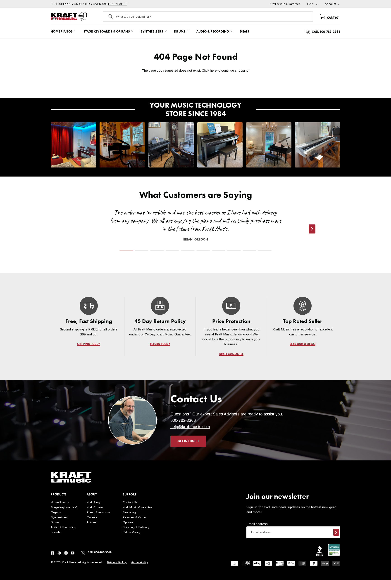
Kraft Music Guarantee (137, 507)
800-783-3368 (183, 420)
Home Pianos (60, 502)
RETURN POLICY (160, 344)
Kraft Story (93, 502)
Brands (55, 532)
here (213, 70)
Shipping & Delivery (136, 527)
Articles (91, 522)
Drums (55, 522)
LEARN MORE (117, 4)
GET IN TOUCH (188, 441)
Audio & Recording (63, 527)
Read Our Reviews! (302, 344)
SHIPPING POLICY (88, 344)
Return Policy (131, 532)
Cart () (332, 17)
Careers (92, 517)
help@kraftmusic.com (190, 426)
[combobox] (214, 16)
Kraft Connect (96, 507)
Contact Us (130, 502)
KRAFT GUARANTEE (231, 354)
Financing (129, 512)
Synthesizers (59, 517)
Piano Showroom (98, 512)
